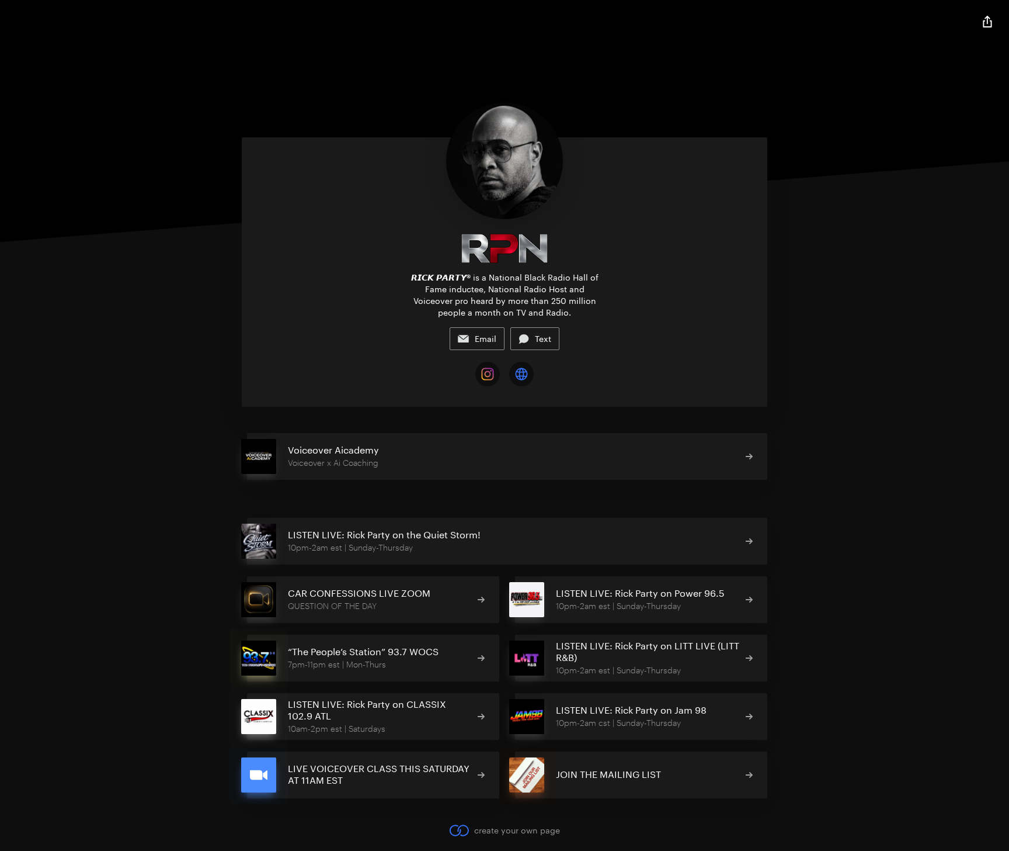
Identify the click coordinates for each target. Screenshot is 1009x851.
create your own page (516, 830)
